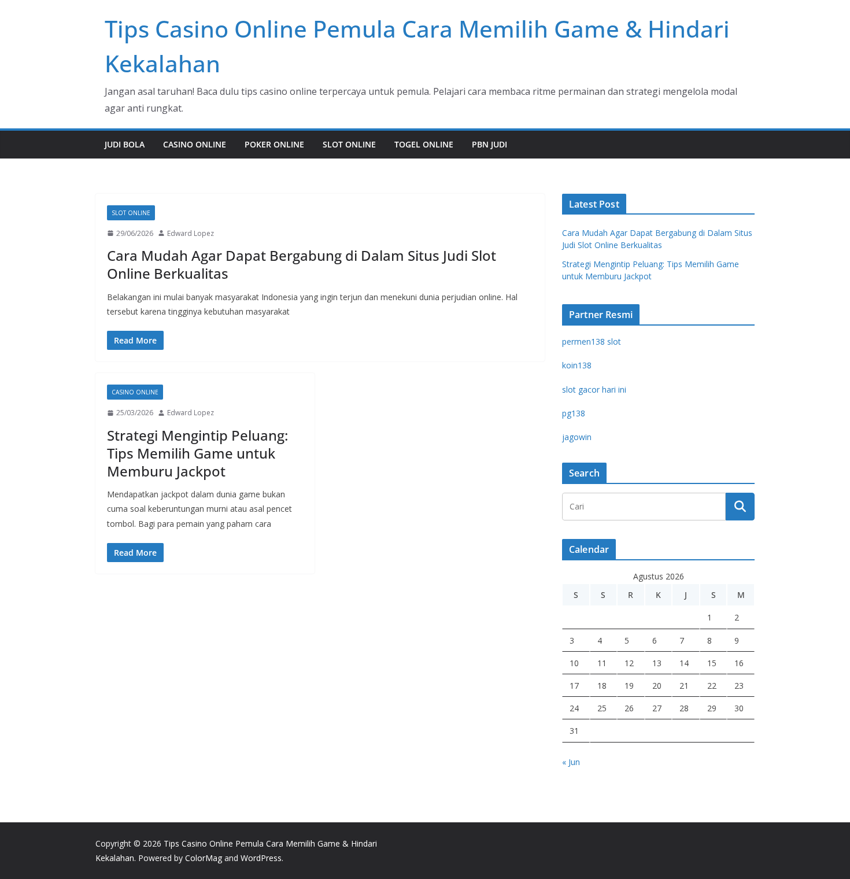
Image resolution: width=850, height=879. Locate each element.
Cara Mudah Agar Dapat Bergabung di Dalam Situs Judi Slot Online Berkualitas (301, 264)
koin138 (577, 365)
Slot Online (349, 144)
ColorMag (203, 857)
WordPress (261, 857)
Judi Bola (125, 144)
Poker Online (274, 144)
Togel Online (423, 144)
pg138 (573, 413)
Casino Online (194, 144)
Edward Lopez (190, 233)
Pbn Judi (489, 144)
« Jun (571, 761)
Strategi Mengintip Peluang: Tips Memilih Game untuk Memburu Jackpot (197, 453)
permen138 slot (591, 341)
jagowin (577, 436)
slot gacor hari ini (594, 389)
